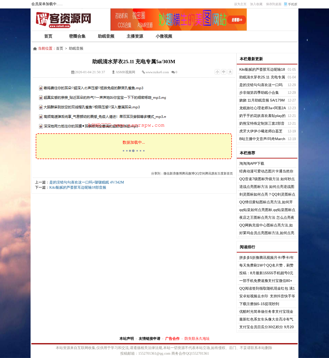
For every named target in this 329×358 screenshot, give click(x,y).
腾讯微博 (188, 173)
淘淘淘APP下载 (251, 163)
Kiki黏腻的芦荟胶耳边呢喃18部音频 (77, 187)
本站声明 (127, 338)
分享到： (157, 173)
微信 (166, 173)
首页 (59, 48)
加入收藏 (256, 4)
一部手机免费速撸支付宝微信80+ (265, 281)
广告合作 (172, 338)
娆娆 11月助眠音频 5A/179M (262, 100)
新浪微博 (176, 173)
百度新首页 (225, 173)
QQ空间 (199, 173)
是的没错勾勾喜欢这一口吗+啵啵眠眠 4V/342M (86, 182)
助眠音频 (76, 48)
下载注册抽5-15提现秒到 (259, 304)
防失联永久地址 (197, 338)
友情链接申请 (149, 338)
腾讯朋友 (211, 173)
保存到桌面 (273, 4)
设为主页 (240, 4)
